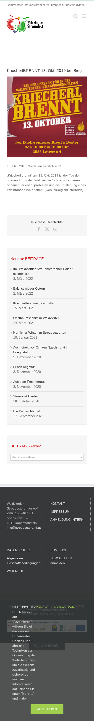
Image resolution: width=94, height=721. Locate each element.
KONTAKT (57, 503)
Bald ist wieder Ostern (29, 288)
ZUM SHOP (58, 550)
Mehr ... (74, 607)
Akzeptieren (47, 709)
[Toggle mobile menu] (84, 16)
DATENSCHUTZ (18, 550)
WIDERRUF (15, 571)
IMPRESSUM (60, 511)
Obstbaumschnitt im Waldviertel (36, 318)
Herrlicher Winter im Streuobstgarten (39, 332)
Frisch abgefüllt (24, 367)
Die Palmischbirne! (26, 411)
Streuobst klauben (26, 396)
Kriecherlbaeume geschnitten (34, 303)
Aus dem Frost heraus (29, 381)
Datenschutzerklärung (52, 607)
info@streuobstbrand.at (24, 527)
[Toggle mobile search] (75, 16)
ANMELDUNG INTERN (67, 519)
